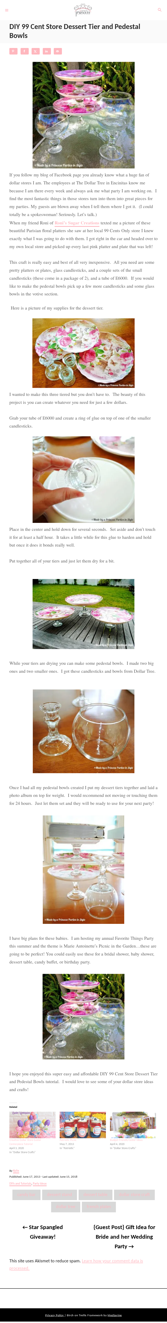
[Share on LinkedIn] (47, 51)
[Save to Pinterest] (13, 51)
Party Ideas (40, 1183)
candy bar (26, 1195)
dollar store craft (134, 1195)
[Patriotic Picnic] (83, 1125)
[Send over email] (58, 51)
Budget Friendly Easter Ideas (126, 1140)
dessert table (96, 1195)
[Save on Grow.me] (69, 51)
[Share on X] (36, 51)
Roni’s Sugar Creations (77, 222)
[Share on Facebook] (25, 51)
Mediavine (115, 1315)
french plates (99, 1207)
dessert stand (59, 1195)
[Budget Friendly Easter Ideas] (133, 1125)
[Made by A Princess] (82, 10)
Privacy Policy (55, 1315)
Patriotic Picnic (68, 1140)
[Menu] (6, 10)
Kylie (16, 1171)
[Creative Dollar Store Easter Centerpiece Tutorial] (32, 1125)
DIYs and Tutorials (20, 1183)
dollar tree (65, 1207)
